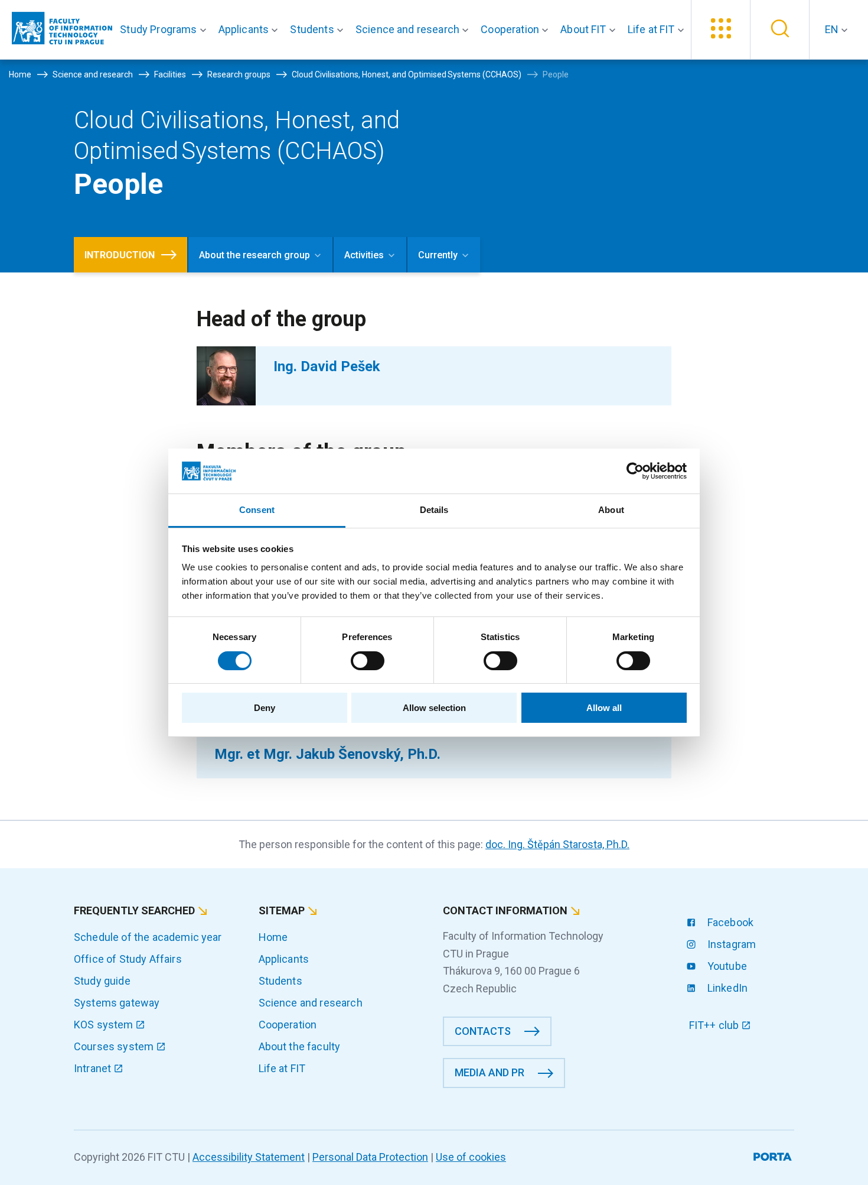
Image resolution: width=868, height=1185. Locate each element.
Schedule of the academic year (148, 937)
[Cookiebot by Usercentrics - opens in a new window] (635, 471)
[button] (165, 29)
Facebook (729, 922)
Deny (264, 708)
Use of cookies (471, 1157)
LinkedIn (726, 988)
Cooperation (288, 1024)
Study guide (102, 981)
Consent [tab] (257, 510)
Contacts (483, 1031)
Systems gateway (116, 1002)
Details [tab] (434, 510)
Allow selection (434, 708)
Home (273, 937)
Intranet (93, 1068)
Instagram (730, 944)
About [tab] (611, 510)
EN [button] (833, 29)
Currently (438, 255)
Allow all (604, 708)
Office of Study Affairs (128, 959)
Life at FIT (282, 1068)
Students (280, 981)
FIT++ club (715, 1025)
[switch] (367, 660)
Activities (364, 255)
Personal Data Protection (370, 1157)
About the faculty (300, 1046)
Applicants (284, 959)
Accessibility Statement (248, 1157)
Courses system (115, 1046)
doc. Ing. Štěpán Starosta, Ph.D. (557, 844)
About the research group (254, 255)
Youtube (726, 966)
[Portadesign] (773, 1154)
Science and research (311, 1002)
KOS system (105, 1024)
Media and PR (489, 1072)
